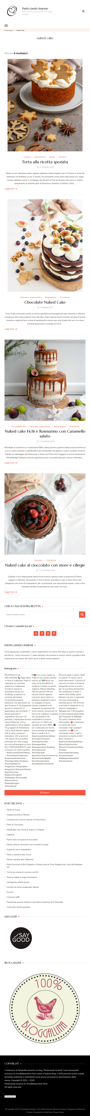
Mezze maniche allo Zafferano (20, 859)
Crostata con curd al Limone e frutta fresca (26, 819)
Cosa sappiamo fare (18, 426)
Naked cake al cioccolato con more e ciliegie (45, 565)
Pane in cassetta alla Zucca (19, 854)
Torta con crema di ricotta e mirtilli (22, 872)
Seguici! (46, 792)
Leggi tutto (9, 189)
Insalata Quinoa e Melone (18, 814)
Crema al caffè (13, 897)
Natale (52, 157)
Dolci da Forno (40, 157)
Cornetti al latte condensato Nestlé (23, 887)
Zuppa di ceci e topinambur (19, 849)
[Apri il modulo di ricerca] (83, 11)
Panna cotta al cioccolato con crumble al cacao (27, 844)
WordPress (47, 1112)
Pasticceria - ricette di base (30, 297)
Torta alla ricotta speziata (45, 162)
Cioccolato (38, 560)
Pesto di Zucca (13, 809)
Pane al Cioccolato (15, 824)
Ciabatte (10, 834)
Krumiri (10, 892)
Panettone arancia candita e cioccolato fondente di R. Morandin (35, 902)
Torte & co (62, 157)
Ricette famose (50, 297)
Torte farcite (65, 297)
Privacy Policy (58, 1112)
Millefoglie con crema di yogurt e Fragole (25, 829)
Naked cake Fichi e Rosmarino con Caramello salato (45, 433)
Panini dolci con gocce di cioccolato (22, 839)
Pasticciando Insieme (35, 8)
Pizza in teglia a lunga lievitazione (22, 877)
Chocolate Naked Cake (45, 302)
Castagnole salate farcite (18, 882)
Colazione (27, 157)
